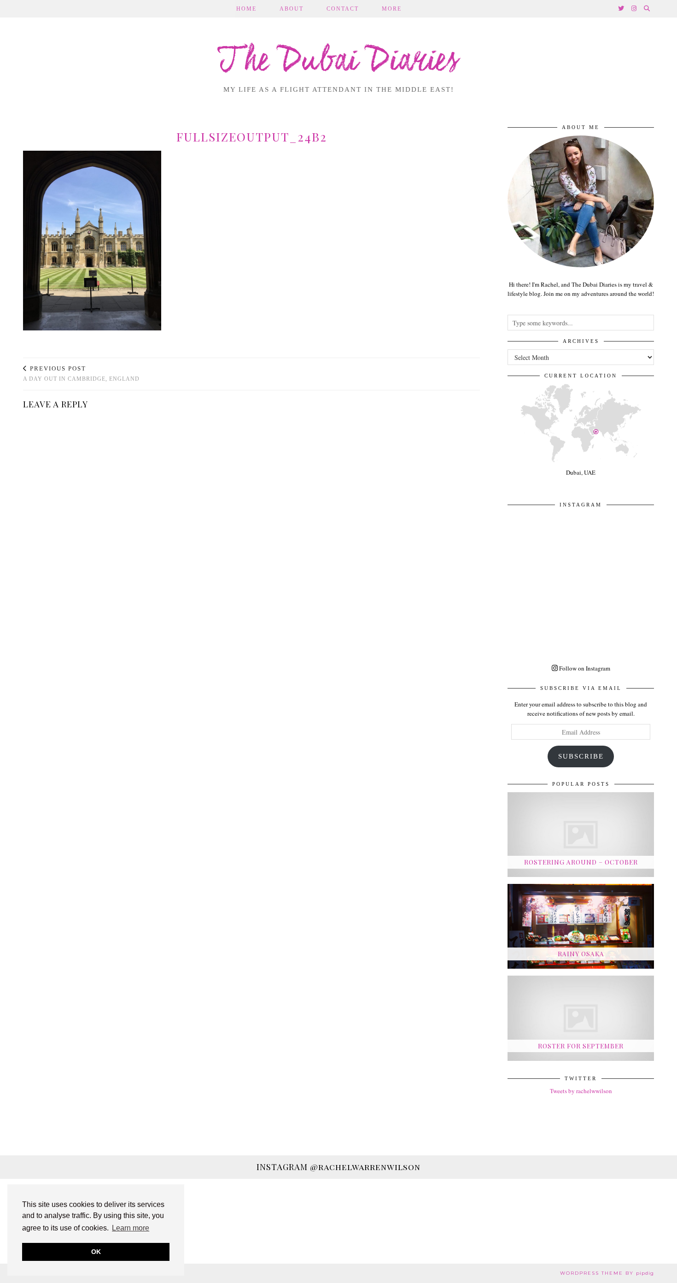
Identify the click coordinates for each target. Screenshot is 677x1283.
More (392, 9)
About (291, 9)
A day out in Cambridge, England (81, 373)
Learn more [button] (130, 1228)
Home (246, 9)
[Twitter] (621, 9)
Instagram (338, 1166)
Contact (343, 9)
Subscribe (581, 756)
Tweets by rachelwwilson (581, 1091)
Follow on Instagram (584, 668)
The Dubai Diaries (338, 61)
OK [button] (96, 1251)
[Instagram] (634, 9)
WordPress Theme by (607, 1273)
